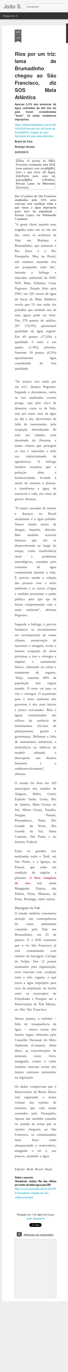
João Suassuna (35, 1218)
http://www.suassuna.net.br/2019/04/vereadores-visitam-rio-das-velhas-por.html (35, 1193)
